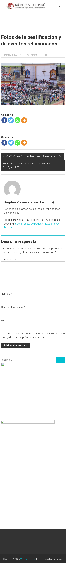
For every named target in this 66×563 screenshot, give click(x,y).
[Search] (60, 360)
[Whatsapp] (17, 120)
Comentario (8, 259)
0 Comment (31, 55)
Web (3, 320)
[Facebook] (4, 120)
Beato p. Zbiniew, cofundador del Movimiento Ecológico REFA (28, 165)
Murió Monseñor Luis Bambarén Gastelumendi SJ (32, 156)
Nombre (6, 293)
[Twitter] (11, 120)
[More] (24, 120)
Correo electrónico (13, 307)
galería (48, 55)
